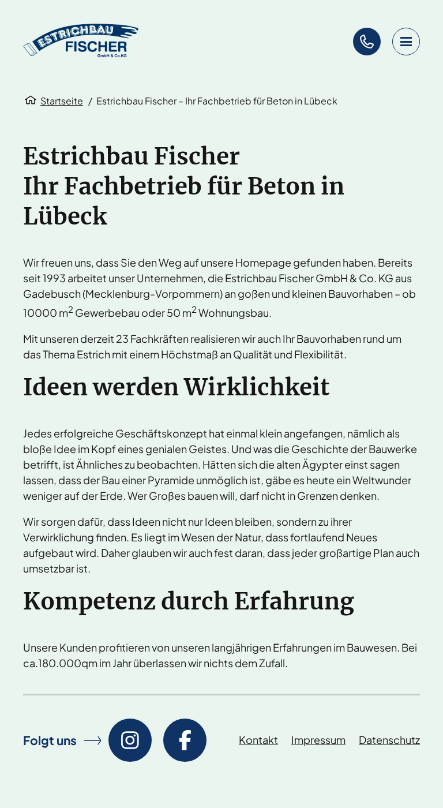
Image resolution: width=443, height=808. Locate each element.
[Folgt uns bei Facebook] (185, 740)
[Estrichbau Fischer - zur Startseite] (80, 41)
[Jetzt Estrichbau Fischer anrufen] (367, 41)
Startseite (61, 101)
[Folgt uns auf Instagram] (130, 740)
